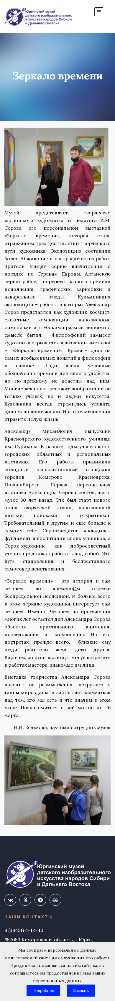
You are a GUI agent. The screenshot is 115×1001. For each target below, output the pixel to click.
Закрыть (81, 990)
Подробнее (43, 990)
